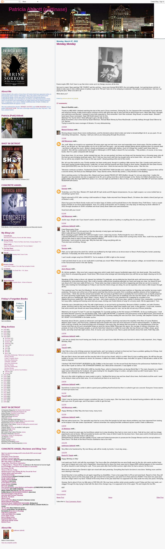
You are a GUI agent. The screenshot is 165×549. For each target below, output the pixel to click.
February (7, 371)
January (7, 373)
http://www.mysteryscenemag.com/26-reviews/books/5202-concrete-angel (21, 453)
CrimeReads (8, 236)
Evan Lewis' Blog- (7, 500)
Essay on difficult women (17, 422)
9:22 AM (64, 223)
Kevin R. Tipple (67, 455)
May (6, 350)
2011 (5, 392)
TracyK (64, 348)
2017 (5, 382)
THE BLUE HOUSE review (9, 520)
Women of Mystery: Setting (9, 470)
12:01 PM (64, 442)
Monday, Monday (9, 356)
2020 (5, 376)
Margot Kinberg (68, 129)
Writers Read (5, 498)
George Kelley (8, 240)
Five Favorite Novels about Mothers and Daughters (17, 487)
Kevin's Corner (8, 264)
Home (110, 497)
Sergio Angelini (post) (8, 478)
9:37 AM (64, 245)
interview (15, 416)
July (6, 346)
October (7, 341)
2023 (5, 335)
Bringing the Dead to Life (18, 411)
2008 (5, 398)
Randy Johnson (6, 479)
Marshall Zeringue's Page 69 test (11, 493)
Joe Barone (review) (7, 475)
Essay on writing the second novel (27, 424)
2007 (5, 400)
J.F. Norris (7, 268)
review (10, 418)
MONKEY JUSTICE (26, 107)
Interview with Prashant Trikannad (12, 495)
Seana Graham (6, 484)
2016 (5, 384)
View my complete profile (9, 543)
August (7, 345)
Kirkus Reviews (5, 455)
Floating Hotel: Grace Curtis (20, 254)
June (6, 348)
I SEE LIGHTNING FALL (8, 514)
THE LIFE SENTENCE (25, 490)
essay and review (28, 421)
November (8, 340)
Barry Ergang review (8, 517)
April (6, 351)
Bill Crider (4, 486)
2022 (5, 336)
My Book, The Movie (7, 497)
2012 (5, 391)
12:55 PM (64, 452)
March (7, 353)
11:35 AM (64, 266)
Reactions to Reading (16, 511)
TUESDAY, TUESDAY (10, 361)
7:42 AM (64, 185)
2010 (5, 394)
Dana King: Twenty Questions (10, 456)
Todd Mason (5, 481)
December (8, 338)
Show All (50, 293)
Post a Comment (61, 494)
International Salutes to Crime (12, 250)
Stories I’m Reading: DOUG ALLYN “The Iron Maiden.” (18, 246)
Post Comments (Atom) (73, 501)
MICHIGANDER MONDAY (20, 492)
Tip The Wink (5, 508)
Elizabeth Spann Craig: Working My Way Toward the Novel (18, 471)
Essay (17, 415)
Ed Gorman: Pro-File (7, 468)
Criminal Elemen (6, 476)
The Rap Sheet (8, 248)
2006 (5, 401)
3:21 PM (64, 414)
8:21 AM (64, 213)
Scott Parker (5, 489)
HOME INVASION (40, 107)
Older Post (160, 497)
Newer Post (60, 497)
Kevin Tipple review (7, 516)
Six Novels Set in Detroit (22, 410)
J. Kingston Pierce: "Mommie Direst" (12, 465)
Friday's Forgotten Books (11, 358)
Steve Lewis (8, 244)
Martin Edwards (9, 280)
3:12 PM (64, 404)
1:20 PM (64, 333)
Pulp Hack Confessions (8, 512)
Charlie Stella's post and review (11, 473)
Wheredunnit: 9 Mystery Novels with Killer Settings (17, 237)
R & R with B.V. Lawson (8, 482)
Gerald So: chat (10, 458)
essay (11, 426)
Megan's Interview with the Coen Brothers (15, 370)
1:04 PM (64, 491)
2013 (5, 389)
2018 (5, 380)
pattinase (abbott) (68, 226)
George (64, 188)
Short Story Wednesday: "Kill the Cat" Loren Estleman (19, 355)
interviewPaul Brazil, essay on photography (11, 434)
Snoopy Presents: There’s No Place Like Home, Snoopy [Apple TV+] (22, 242)
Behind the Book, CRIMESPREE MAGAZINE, (15, 503)
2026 (5, 329)
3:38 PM (64, 426)
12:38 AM (64, 126)
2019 (5, 378)
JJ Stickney (66, 429)
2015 (5, 385)
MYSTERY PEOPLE (7, 460)
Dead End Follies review (9, 519)
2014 (5, 387)
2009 (5, 396)
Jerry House (66, 269)
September (8, 343)
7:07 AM (64, 138)
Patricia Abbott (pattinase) (38, 9)
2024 (5, 333)
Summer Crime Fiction (17, 413)
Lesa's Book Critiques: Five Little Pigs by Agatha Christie (19, 266)
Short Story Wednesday (11, 360)
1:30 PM (64, 344)
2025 (5, 331)
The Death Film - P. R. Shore (20, 270)
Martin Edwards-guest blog (10, 501)
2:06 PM (64, 381)
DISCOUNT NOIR (11, 108)
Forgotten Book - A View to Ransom (22, 282)
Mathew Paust (5, 522)
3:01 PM (64, 393)
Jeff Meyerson (67, 141)
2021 (5, 375)
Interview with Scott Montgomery (11, 505)
